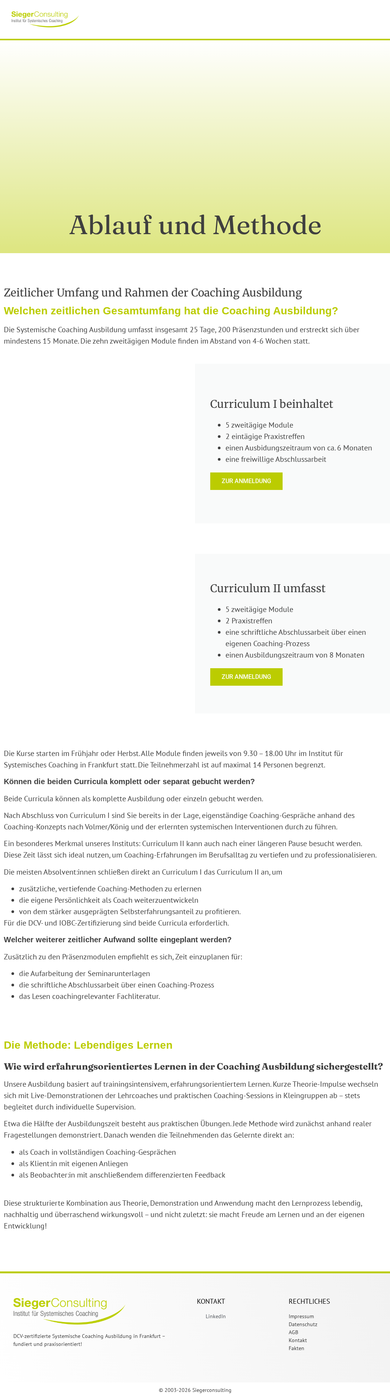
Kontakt (298, 1340)
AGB (293, 1332)
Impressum (301, 1316)
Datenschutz (303, 1324)
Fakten (296, 1348)
